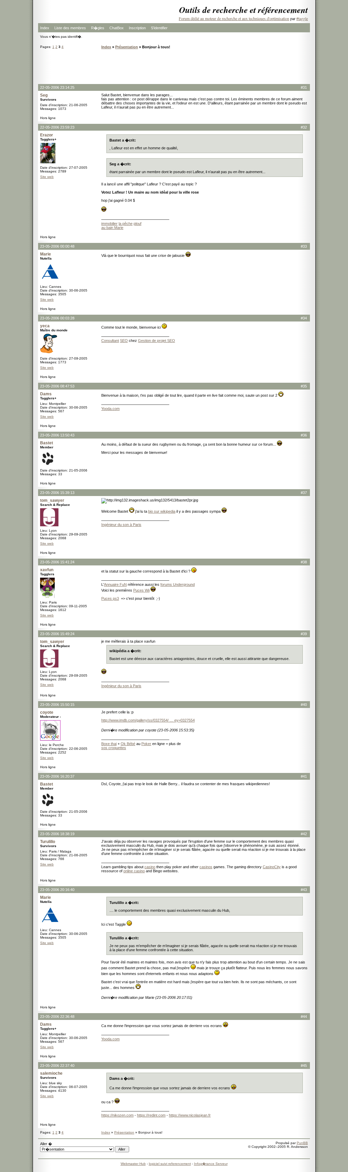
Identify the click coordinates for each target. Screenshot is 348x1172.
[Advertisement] (174, 66)
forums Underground (177, 584)
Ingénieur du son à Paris (121, 525)
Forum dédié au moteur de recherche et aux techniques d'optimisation (234, 18)
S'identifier (159, 28)
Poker (146, 744)
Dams (46, 394)
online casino (134, 871)
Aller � (46, 1144)
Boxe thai (109, 744)
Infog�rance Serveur (211, 1164)
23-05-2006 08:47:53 (57, 386)
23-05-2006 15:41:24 (57, 562)
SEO (124, 341)
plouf (137, 223)
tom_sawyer (52, 500)
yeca (45, 326)
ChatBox (116, 28)
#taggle (302, 18)
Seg (44, 95)
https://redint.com (151, 1115)
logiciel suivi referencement (170, 1164)
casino (149, 867)
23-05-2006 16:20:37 (57, 776)
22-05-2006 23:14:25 (57, 87)
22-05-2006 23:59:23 (57, 127)
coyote (46, 712)
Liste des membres (70, 28)
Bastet (46, 443)
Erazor (46, 135)
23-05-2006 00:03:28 (57, 318)
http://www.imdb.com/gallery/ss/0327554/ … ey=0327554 (148, 720)
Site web (47, 177)
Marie (45, 254)
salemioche (51, 1073)
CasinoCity (272, 867)
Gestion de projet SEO (156, 341)
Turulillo (47, 841)
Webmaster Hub (133, 1164)
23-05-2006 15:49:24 (57, 634)
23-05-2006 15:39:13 (57, 493)
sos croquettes (113, 748)
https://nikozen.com (117, 1115)
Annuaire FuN (115, 584)
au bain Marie (112, 228)
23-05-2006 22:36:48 (57, 1016)
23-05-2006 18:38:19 (57, 834)
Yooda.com (110, 409)
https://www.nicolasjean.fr (190, 1115)
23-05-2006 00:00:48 (57, 246)
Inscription (137, 28)
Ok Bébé (128, 744)
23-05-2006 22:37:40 (57, 1065)
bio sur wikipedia (161, 511)
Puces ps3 (110, 598)
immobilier (109, 223)
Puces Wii (141, 590)
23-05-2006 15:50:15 (57, 705)
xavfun (46, 569)
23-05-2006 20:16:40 (57, 890)
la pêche (126, 223)
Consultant (110, 341)
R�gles (97, 28)
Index (44, 28)
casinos (205, 867)
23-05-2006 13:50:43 (57, 435)
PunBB (302, 1143)
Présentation (126, 47)
